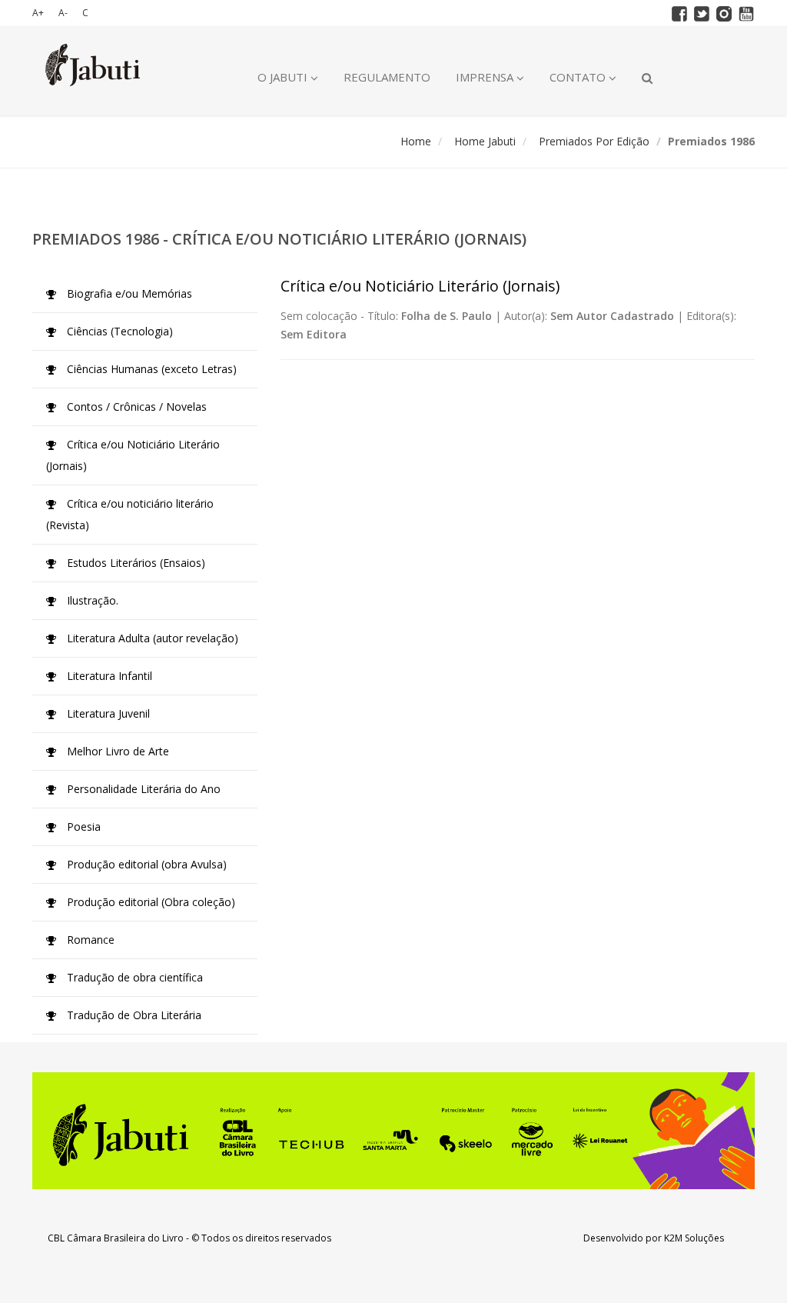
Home (415, 141)
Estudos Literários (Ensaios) (134, 562)
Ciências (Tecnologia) (118, 331)
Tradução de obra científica (133, 977)
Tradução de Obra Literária (132, 1015)
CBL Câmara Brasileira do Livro (116, 1238)
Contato (579, 77)
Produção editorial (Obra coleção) (149, 902)
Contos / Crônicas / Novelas (135, 406)
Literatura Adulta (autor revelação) (151, 638)
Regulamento (387, 77)
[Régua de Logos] (393, 1130)
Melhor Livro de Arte (116, 751)
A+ (38, 12)
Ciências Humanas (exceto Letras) (150, 369)
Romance (89, 939)
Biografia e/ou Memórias (128, 293)
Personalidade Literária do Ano (142, 788)
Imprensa (486, 77)
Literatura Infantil (108, 675)
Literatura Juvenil (107, 713)
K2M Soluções (694, 1238)
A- (63, 12)
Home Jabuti (485, 141)
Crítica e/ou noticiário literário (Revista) (130, 514)
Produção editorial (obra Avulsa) (145, 864)
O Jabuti (283, 77)
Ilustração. (91, 600)
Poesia (82, 826)
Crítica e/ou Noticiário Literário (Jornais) (133, 455)
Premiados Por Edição (594, 141)
